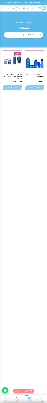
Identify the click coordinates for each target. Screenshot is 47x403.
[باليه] (41, 8)
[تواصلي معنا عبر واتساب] (5, 390)
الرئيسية (28, 22)
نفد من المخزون (35, 87)
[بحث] (33, 8)
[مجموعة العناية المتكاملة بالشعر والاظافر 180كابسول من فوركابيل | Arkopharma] (12, 60)
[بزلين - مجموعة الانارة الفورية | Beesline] (34, 60)
